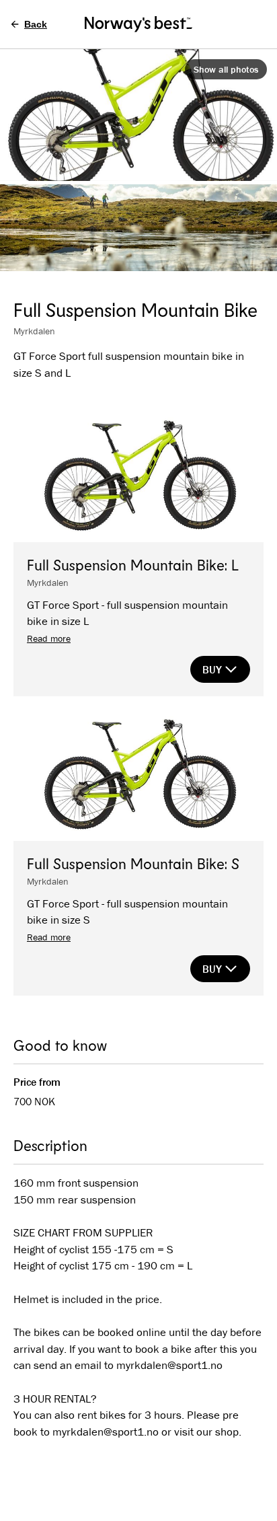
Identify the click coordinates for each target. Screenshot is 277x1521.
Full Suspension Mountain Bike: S (133, 863)
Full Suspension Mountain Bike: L (133, 564)
